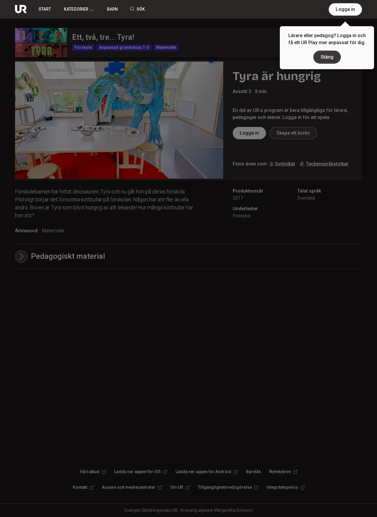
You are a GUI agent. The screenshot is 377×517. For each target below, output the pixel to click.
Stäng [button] (327, 57)
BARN (112, 9)
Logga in (345, 9)
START (45, 9)
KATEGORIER (76, 9)
